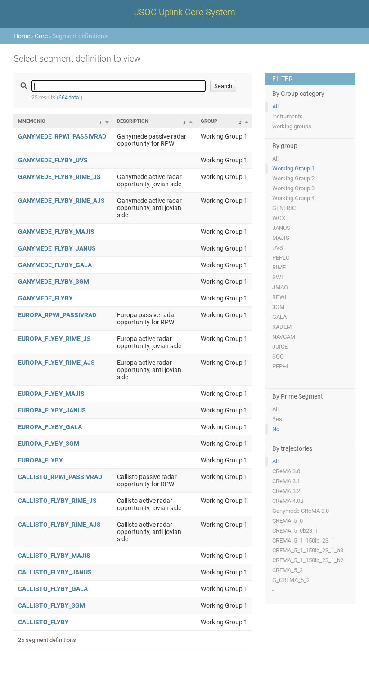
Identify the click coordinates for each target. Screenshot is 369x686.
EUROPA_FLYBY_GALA (50, 426)
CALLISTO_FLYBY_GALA (53, 588)
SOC (278, 356)
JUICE (280, 346)
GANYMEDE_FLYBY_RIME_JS (59, 176)
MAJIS (280, 237)
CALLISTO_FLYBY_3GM (51, 605)
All (275, 106)
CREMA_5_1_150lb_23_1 (303, 540)
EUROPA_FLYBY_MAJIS (51, 393)
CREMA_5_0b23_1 (295, 530)
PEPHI (280, 366)
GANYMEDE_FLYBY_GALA (55, 265)
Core (41, 36)
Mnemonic (31, 121)
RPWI (279, 297)
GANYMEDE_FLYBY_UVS (53, 160)
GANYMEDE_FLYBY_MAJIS (56, 231)
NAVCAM (283, 336)
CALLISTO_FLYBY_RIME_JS (57, 500)
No (275, 429)
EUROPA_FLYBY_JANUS (52, 410)
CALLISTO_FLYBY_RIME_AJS (59, 524)
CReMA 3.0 (286, 471)
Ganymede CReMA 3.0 (300, 510)
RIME (279, 267)
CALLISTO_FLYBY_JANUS (55, 572)
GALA (279, 317)
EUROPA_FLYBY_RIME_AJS (56, 362)
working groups (291, 126)
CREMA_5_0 (287, 520)
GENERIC (284, 208)
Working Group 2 (293, 178)
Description (132, 121)
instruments (287, 116)
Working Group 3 (293, 188)
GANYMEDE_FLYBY (45, 298)
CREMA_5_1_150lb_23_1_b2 (307, 560)
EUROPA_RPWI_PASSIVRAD (57, 314)
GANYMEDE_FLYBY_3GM (53, 281)
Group (209, 121)
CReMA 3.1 (286, 481)
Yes (277, 419)
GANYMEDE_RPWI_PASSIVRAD (62, 136)
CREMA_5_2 (287, 570)
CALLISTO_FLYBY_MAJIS (54, 555)
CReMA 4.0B (288, 501)
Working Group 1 (293, 168)
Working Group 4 (293, 198)
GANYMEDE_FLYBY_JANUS (57, 248)
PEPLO (281, 257)
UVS (277, 247)
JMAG (280, 287)
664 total (69, 97)
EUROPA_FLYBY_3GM (48, 443)
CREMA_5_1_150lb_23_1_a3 (307, 550)
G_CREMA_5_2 (291, 580)
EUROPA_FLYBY (40, 460)
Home (22, 36)
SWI (277, 277)
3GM (278, 307)
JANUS (281, 227)
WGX (278, 218)
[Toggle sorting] (107, 122)
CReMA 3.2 (286, 491)
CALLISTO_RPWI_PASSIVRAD (60, 476)
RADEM (282, 326)
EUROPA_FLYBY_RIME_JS (54, 338)
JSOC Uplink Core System (184, 12)
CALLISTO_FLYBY (43, 622)
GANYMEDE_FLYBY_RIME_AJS (61, 200)
